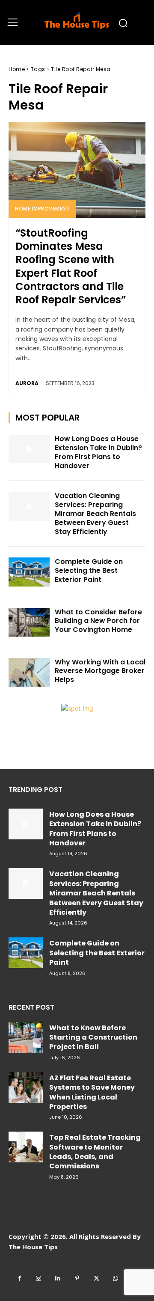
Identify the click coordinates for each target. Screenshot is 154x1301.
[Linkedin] (57, 1278)
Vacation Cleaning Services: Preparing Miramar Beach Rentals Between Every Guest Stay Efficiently (95, 513)
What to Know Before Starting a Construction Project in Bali (93, 1037)
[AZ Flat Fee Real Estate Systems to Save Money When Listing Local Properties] (26, 1087)
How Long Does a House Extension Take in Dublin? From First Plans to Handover (98, 452)
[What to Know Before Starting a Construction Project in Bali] (26, 1037)
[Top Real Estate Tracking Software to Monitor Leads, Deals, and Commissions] (26, 1147)
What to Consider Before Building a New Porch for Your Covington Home (98, 621)
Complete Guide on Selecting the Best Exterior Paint (89, 570)
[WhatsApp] (115, 1278)
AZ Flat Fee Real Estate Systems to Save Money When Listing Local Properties (92, 1092)
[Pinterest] (77, 1278)
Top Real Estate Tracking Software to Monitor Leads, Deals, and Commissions (95, 1151)
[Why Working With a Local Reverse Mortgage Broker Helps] (29, 672)
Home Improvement (42, 208)
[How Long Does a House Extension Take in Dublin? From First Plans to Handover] (29, 449)
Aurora (26, 383)
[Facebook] (19, 1278)
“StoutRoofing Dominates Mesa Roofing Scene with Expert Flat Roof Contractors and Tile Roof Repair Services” (70, 266)
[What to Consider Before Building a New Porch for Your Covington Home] (29, 622)
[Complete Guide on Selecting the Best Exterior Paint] (29, 571)
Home (17, 69)
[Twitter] (96, 1278)
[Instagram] (38, 1278)
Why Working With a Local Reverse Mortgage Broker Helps (100, 671)
